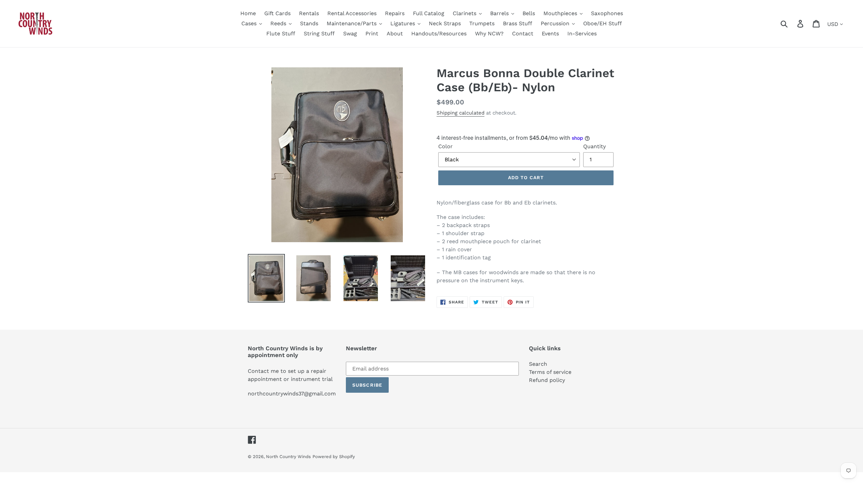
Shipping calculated (460, 113)
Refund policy (547, 380)
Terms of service (550, 372)
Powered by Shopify (334, 456)
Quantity (594, 146)
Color (445, 146)
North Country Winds (288, 456)
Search (538, 364)
